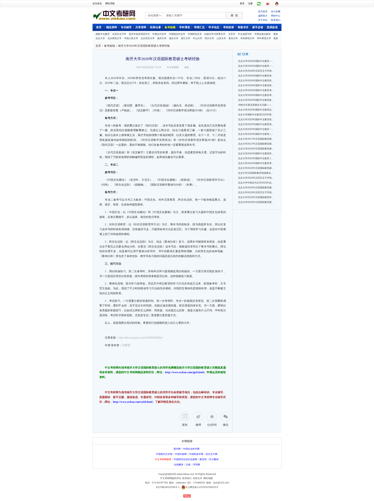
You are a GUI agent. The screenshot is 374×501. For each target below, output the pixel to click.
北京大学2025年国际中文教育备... (255, 100)
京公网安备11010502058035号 (201, 487)
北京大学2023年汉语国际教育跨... (255, 197)
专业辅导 (126, 27)
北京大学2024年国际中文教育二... (255, 158)
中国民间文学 (195, 34)
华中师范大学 (264, 38)
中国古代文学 (159, 34)
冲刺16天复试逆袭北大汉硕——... (255, 105)
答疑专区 (243, 27)
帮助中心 (275, 15)
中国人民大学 (131, 38)
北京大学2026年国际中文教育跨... (255, 80)
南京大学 (173, 38)
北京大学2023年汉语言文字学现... (255, 177)
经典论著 (155, 27)
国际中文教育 (103, 34)
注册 (250, 3)
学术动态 (213, 27)
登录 (242, 3)
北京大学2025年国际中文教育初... (255, 119)
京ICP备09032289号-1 (168, 487)
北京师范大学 (115, 38)
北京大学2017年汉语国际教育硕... (255, 139)
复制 (186, 67)
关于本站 (262, 19)
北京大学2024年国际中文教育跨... (255, 153)
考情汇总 (199, 27)
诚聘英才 (262, 15)
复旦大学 (233, 38)
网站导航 (110, 3)
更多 (275, 34)
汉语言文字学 (119, 34)
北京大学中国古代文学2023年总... (255, 182)
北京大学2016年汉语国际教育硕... (255, 148)
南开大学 (162, 38)
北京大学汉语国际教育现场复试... (255, 173)
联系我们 (275, 19)
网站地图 (208, 478)
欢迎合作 (197, 478)
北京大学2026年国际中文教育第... (255, 85)
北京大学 (100, 38)
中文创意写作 (245, 34)
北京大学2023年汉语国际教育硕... (255, 168)
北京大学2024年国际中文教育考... (255, 163)
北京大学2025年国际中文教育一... (255, 129)
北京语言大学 (148, 38)
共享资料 (140, 27)
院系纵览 (272, 27)
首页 (98, 27)
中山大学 (197, 38)
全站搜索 (153, 15)
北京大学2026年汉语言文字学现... (255, 70)
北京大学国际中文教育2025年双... (255, 114)
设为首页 (97, 3)
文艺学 (231, 34)
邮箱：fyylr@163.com (217, 482)
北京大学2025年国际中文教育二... (255, 134)
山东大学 (221, 38)
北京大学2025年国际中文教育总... (255, 109)
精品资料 (111, 27)
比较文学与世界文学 (214, 34)
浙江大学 (185, 38)
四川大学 (209, 38)
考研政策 (228, 27)
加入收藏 (275, 11)
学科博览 (184, 27)
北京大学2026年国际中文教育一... (255, 61)
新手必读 (257, 27)
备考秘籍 (170, 27)
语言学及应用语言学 (139, 34)
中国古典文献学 (262, 34)
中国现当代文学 (177, 34)
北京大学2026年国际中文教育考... (255, 75)
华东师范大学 (247, 38)
